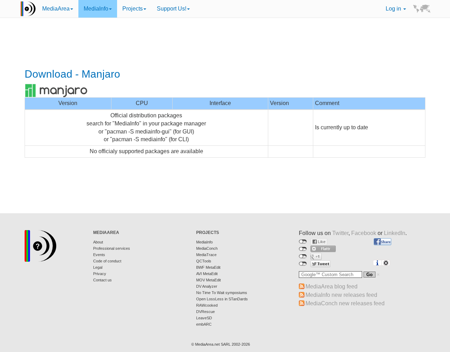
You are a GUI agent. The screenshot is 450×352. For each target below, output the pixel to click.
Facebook (363, 233)
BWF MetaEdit (208, 267)
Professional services (111, 248)
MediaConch (207, 248)
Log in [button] (394, 9)
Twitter (340, 233)
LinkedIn (394, 233)
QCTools (203, 261)
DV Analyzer (206, 286)
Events (99, 255)
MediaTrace (206, 255)
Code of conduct (107, 261)
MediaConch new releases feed (345, 303)
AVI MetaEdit (207, 274)
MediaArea (56, 9)
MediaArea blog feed (332, 286)
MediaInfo (96, 9)
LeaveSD (204, 318)
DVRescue (205, 311)
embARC (204, 324)
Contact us (102, 280)
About (98, 242)
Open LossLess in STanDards (222, 299)
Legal (97, 267)
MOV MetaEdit (208, 280)
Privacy (99, 274)
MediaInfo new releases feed (341, 295)
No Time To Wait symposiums (221, 293)
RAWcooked (207, 305)
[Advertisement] (225, 44)
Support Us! (171, 9)
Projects (132, 9)
